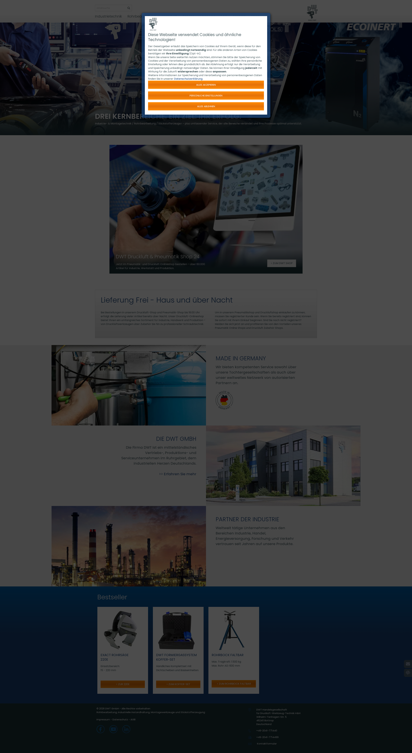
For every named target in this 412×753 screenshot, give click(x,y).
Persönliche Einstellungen (206, 95)
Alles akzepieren (206, 84)
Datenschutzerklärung (188, 79)
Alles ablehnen (206, 106)
